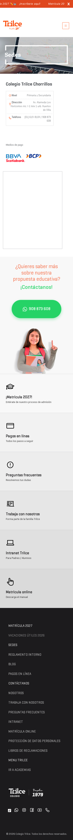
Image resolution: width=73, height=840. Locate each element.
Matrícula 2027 (20, 626)
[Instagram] (24, 810)
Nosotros (16, 693)
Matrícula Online (22, 731)
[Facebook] (31, 810)
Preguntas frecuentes (26, 712)
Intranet (15, 722)
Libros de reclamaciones (27, 751)
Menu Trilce (18, 760)
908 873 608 (39, 309)
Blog (12, 664)
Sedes (12, 645)
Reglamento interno (24, 654)
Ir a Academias (19, 770)
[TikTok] (9, 810)
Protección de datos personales (34, 741)
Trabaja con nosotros (26, 702)
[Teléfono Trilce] (47, 810)
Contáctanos (18, 683)
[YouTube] (39, 810)
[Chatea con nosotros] (16, 810)
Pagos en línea (19, 674)
